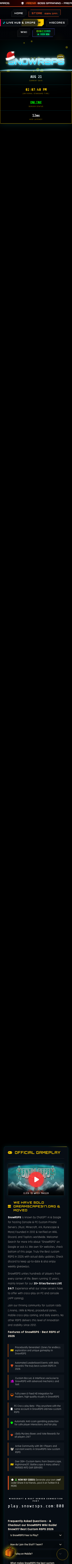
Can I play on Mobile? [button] (21, 1553)
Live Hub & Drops (20, 22)
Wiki (24, 32)
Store (45, 13)
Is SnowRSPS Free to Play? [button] (24, 1535)
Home (18, 13)
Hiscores (57, 22)
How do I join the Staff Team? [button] (26, 1544)
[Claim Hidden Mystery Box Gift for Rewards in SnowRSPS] (9, 1551)
